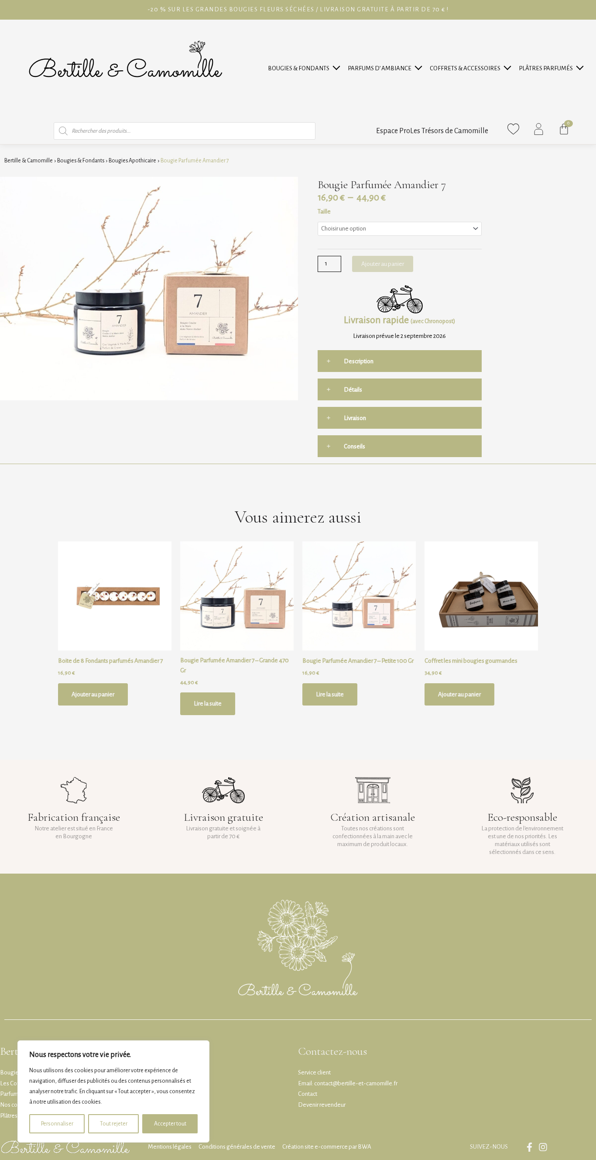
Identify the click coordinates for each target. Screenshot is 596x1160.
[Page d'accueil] (125, 69)
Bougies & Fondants (298, 68)
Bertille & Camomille (28, 161)
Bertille (16, 1051)
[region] (113, 1091)
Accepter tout (170, 1124)
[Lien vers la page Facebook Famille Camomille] (531, 1147)
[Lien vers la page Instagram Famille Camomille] (545, 1147)
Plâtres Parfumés (546, 68)
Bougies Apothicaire (132, 161)
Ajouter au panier (382, 264)
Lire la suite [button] (208, 703)
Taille (324, 211)
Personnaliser (57, 1124)
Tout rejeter (113, 1124)
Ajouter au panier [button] (93, 694)
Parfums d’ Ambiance (379, 68)
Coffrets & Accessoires (465, 68)
